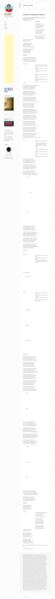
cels (29, 563)
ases (46, 557)
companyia (44, 563)
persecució (45, 579)
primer (31, 582)
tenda (28, 587)
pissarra (37, 580)
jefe (25, 573)
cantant (38, 561)
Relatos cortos (6, 27)
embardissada (30, 567)
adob (43, 555)
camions (45, 560)
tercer (32, 587)
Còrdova (42, 564)
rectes (38, 583)
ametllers (30, 557)
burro (27, 560)
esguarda (39, 568)
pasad (24, 579)
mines (39, 576)
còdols (42, 563)
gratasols (24, 571)
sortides (32, 586)
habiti (39, 571)
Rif (27, 584)
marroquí (45, 575)
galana (35, 570)
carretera (37, 562)
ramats (28, 583)
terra (33, 587)
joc (29, 573)
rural (23, 585)
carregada (29, 562)
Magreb (27, 575)
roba (30, 584)
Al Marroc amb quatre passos (34, 15)
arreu (44, 557)
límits (38, 573)
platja (27, 581)
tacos (39, 586)
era (28, 568)
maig (28, 575)
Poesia (28, 555)
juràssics (33, 573)
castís (23, 563)
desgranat (39, 565)
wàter (33, 589)
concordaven (27, 564)
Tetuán (41, 587)
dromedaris (44, 566)
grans (45, 570)
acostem (41, 555)
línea (39, 573)
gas (38, 570)
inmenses (30, 572)
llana (25, 574)
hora (42, 571)
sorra (30, 586)
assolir (26, 558)
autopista (32, 558)
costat (46, 564)
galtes (37, 570)
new (46, 577)
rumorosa (44, 584)
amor (33, 557)
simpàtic (39, 585)
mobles (46, 576)
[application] (9, 123)
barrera (43, 558)
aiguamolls (29, 556)
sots (36, 586)
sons (26, 586)
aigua (27, 556)
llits (35, 574)
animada (37, 557)
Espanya (42, 568)
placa (40, 580)
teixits (24, 587)
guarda (28, 571)
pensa (41, 579)
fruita (33, 570)
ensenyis (45, 567)
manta (31, 575)
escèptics (36, 568)
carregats (32, 562)
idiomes (26, 572)
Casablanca (43, 562)
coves (25, 565)
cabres (32, 560)
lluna (41, 574)
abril (35, 555)
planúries (24, 581)
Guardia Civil (31, 571)
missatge (43, 576)
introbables (40, 572)
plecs (28, 581)
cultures (32, 565)
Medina (26, 576)
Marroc (42, 575)
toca (42, 587)
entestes (24, 568)
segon (27, 585)
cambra (38, 560)
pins (31, 580)
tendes (30, 587)
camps (31, 561)
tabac (37, 586)
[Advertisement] (9, 59)
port (46, 581)
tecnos (46, 586)
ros (34, 584)
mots (33, 577)
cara (43, 561)
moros (32, 577)
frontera (31, 570)
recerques (33, 583)
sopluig (28, 586)
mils (37, 576)
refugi (40, 583)
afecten (45, 555)
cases (46, 562)
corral (44, 564)
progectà (33, 582)
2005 (38, 554)
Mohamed (26, 577)
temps (26, 587)
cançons (35, 561)
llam (23, 574)
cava (25, 563)
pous (23, 582)
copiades (39, 564)
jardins (24, 573)
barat (40, 558)
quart (43, 582)
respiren (45, 583)
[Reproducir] (5, 125)
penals (36, 579)
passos (28, 579)
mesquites (33, 576)
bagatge (36, 558)
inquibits (33, 572)
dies (32, 566)
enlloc (40, 567)
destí (30, 566)
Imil (28, 572)
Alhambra (36, 556)
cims (34, 563)
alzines (26, 557)
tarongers (43, 586)
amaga (28, 557)
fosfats (24, 570)
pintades (34, 580)
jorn (31, 573)
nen (41, 577)
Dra (41, 566)
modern (24, 577)
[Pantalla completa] (12, 125)
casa (41, 562)
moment (29, 577)
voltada (24, 589)
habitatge (36, 571)
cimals (33, 563)
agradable (24, 556)
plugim (33, 581)
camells (41, 560)
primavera (28, 582)
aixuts (34, 556)
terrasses (36, 587)
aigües (32, 556)
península (38, 579)
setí (28, 585)
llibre (33, 574)
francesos (28, 570)
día (31, 566)
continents (34, 564)
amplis (35, 557)
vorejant (26, 589)
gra (43, 570)
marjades (36, 575)
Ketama (36, 573)
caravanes (24, 562)
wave (34, 589)
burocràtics (24, 560)
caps (39, 561)
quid (25, 583)
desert (37, 565)
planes (45, 580)
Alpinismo (41, 554)
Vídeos (5, 26)
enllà (38, 567)
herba (41, 571)
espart (44, 568)
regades (42, 583)
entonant (27, 568)
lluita (38, 574)
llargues (31, 574)
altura (24, 557)
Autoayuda (5, 29)
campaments (24, 561)
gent (42, 570)
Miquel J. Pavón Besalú (33, 554)
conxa (37, 564)
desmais (45, 565)
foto (25, 570)
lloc (36, 574)
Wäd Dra (30, 589)
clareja (40, 563)
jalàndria (45, 572)
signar (36, 585)
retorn (24, 584)
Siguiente (14, 103)
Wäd (28, 589)
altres (45, 556)
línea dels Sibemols (43, 573)
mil (35, 576)
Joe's (13, 159)
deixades (35, 565)
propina (39, 582)
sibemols (34, 585)
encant (36, 567)
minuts (41, 576)
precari (26, 582)
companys (24, 564)
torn (44, 587)
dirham (35, 566)
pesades (28, 580)
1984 (34, 555)
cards (27, 562)
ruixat (42, 584)
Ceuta (30, 563)
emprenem (33, 567)
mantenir (33, 575)
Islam (43, 572)
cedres (27, 563)
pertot (24, 580)
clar (38, 563)
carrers (35, 562)
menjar (28, 576)
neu (44, 577)
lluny (43, 574)
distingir (37, 566)
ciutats (36, 563)
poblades (35, 581)
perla (43, 579)
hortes (24, 572)
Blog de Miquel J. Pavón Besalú (8, 14)
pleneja (31, 581)
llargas (29, 574)
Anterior (3, 103)
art (45, 557)
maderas (24, 575)
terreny (39, 587)
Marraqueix (39, 575)
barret (45, 558)
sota (34, 586)
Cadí (36, 560)
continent (31, 564)
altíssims (42, 556)
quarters (45, 582)
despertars (24, 566)
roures (38, 584)
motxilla (36, 577)
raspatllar (30, 583)
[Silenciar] (11, 125)
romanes (32, 584)
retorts (26, 584)
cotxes (24, 565)
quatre (24, 583)
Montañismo (24, 555)
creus (27, 565)
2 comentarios (40, 589)
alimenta (40, 556)
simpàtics (41, 585)
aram (42, 557)
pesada (26, 580)
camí (42, 560)
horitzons (45, 571)
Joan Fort (28, 573)
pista (39, 580)
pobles (40, 581)
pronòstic (36, 582)
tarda (41, 586)
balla (38, 558)
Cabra (30, 560)
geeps (40, 570)
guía (34, 571)
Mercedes (30, 576)
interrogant (36, 572)
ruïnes (40, 584)
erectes (31, 568)
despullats (27, 566)
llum (39, 574)
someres (24, 586)
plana (42, 580)
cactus (35, 560)
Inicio (5, 21)
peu (30, 580)
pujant (41, 582)
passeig (26, 579)
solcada (44, 585)
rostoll (36, 584)
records (36, 583)
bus (28, 560)
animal (40, 557)
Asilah (24, 558)
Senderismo (30, 555)
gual (26, 571)
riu (28, 584)
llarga (27, 574)
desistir (43, 565)
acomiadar (38, 555)
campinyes (28, 561)
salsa (25, 585)
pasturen (31, 579)
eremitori (33, 568)
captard (42, 561)
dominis (40, 566)
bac (34, 558)
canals (33, 561)
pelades (33, 579)
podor (42, 581)
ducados (26, 567)
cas (39, 562)
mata (23, 576)
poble (38, 581)
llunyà (45, 574)
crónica (30, 565)
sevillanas (31, 585)
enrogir (42, 567)
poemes (44, 581)
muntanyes (39, 577)
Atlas (43, 554)
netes (43, 577)
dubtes (24, 567)
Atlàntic (28, 558)
